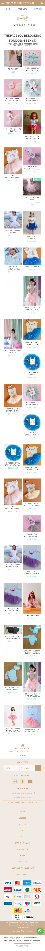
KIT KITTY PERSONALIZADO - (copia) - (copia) (13, 507)
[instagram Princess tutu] (15, 781)
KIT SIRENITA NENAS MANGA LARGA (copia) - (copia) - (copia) (31, 403)
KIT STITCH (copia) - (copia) (31, 572)
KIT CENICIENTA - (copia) (32, 373)
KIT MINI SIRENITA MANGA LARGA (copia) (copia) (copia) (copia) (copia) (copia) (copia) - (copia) (13, 352)
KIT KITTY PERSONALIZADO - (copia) (13, 176)
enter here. (33, 925)
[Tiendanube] (23, 932)
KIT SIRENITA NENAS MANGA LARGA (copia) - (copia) (32, 99)
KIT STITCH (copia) (32, 237)
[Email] (30, 781)
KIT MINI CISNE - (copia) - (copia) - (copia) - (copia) (32, 468)
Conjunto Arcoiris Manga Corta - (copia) (32, 535)
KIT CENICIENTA (32, 267)
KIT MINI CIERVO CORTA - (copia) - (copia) (32, 505)
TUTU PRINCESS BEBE (32, 198)
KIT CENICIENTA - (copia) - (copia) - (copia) (13, 464)
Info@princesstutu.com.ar (22, 797)
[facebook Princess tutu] (22, 781)
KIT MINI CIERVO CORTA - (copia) (13, 410)
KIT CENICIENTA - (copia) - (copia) (32, 434)
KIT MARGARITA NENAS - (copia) (13, 566)
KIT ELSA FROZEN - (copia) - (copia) (32, 137)
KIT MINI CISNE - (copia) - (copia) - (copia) (13, 99)
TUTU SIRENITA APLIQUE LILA (32, 69)
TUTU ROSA (13, 69)
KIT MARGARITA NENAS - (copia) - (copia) (31, 731)
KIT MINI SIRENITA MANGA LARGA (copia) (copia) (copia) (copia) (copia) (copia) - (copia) (32, 309)
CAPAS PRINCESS (32, 615)
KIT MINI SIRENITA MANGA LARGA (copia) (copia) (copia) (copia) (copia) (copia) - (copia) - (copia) (32, 695)
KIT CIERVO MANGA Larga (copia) (13, 268)
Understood (22, 946)
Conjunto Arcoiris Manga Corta (32, 168)
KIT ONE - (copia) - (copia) (13, 130)
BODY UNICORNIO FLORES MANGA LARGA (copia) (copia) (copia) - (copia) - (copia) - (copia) (32, 652)
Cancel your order (23, 927)
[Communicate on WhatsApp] (40, 931)
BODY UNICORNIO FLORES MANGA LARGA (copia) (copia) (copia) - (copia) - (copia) (13, 637)
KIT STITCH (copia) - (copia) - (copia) (13, 609)
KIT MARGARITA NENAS (13, 231)
